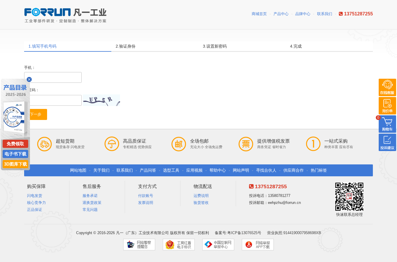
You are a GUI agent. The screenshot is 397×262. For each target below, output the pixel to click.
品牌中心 (302, 14)
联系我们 (324, 14)
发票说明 (145, 202)
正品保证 (34, 209)
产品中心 (281, 14)
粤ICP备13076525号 (244, 233)
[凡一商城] (67, 13)
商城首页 (259, 14)
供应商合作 (293, 170)
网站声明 (241, 170)
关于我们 (101, 170)
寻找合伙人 (266, 170)
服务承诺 (90, 195)
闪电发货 (34, 195)
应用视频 (194, 170)
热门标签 (319, 170)
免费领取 (15, 143)
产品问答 (148, 170)
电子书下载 (15, 153)
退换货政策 (92, 202)
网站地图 (78, 170)
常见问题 (90, 209)
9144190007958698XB (302, 233)
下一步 (35, 114)
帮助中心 (218, 170)
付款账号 (145, 195)
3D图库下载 (15, 163)
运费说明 (201, 195)
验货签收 (201, 202)
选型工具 (171, 170)
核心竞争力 (36, 202)
